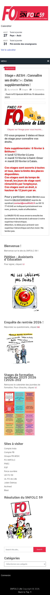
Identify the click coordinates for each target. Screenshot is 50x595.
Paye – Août (15, 35)
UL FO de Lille (10, 479)
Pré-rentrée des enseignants (23, 43)
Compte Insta (10, 448)
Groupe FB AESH (11, 456)
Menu (4, 61)
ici (23, 264)
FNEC (6, 463)
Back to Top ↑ (25, 592)
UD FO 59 (8, 475)
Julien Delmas (10, 482)
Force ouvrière (10, 471)
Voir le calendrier (8, 49)
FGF (6, 467)
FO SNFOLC (9, 460)
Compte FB (9, 452)
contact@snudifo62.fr (24, 203)
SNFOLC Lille (16, 589)
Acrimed (8, 486)
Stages (25, 89)
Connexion (6, 575)
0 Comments (38, 89)
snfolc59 (14, 89)
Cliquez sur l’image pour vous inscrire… (25, 129)
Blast (6, 490)
